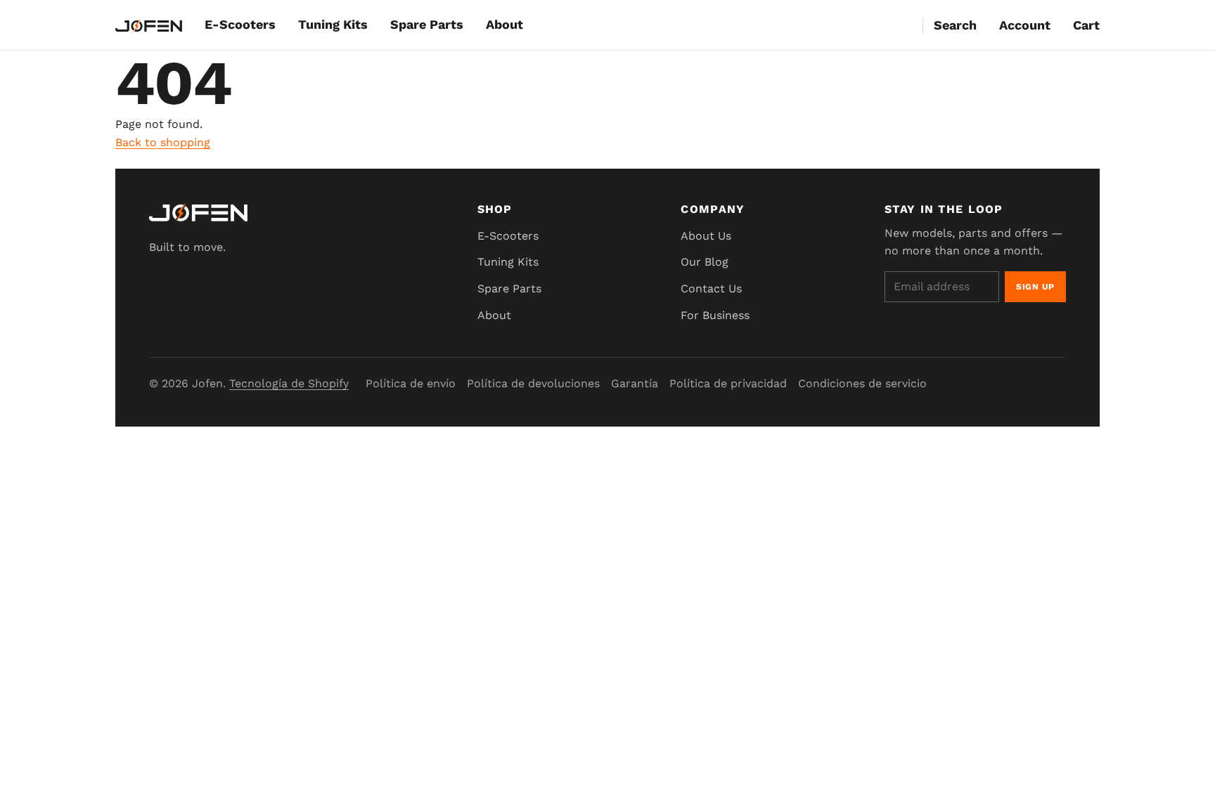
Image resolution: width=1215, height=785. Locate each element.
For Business (715, 315)
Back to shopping (162, 142)
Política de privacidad (728, 383)
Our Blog (704, 261)
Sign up (1035, 287)
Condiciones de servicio (862, 383)
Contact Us (711, 288)
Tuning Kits (333, 24)
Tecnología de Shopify (289, 383)
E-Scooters (240, 24)
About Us (706, 235)
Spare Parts (426, 24)
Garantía (634, 383)
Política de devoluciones (533, 383)
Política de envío (411, 383)
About (504, 24)
